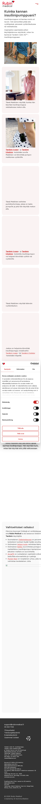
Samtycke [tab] (7, 369)
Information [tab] (20, 369)
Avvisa (20, 439)
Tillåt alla (20, 428)
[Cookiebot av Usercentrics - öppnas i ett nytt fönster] (30, 364)
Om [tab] (33, 369)
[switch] (36, 408)
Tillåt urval (20, 433)
